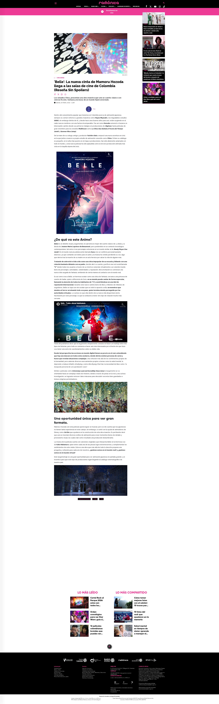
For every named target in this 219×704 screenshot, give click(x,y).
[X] (58, 94)
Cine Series (60, 78)
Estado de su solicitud (87, 676)
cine (102, 499)
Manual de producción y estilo (61, 676)
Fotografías (118, 607)
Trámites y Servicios (86, 673)
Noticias (78, 6)
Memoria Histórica (120, 621)
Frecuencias (136, 6)
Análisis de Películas (85, 499)
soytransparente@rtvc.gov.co (146, 688)
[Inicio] (109, 2)
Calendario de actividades (88, 671)
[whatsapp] (62, 94)
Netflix (145, 24)
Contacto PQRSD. (158, 673)
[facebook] (55, 94)
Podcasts (111, 6)
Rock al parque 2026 (76, 607)
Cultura (103, 6)
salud (117, 635)
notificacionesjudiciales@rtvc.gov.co (147, 684)
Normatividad (57, 672)
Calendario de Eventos (123, 6)
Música (86, 6)
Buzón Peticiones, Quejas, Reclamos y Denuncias (94, 672)
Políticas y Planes (58, 673)
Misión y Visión (57, 669)
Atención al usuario (86, 668)
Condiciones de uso (115, 690)
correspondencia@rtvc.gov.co (156, 672)
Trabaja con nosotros (87, 669)
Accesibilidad (114, 691)
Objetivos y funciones (59, 671)
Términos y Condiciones (87, 678)
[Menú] (55, 3)
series (145, 70)
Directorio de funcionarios (88, 675)
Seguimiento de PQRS (153, 678)
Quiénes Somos (57, 668)
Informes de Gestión (59, 675)
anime (95, 499)
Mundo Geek (94, 6)
